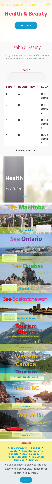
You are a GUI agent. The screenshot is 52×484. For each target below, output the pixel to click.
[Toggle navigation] (48, 4)
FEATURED (26, 25)
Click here (32, 58)
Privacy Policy (29, 472)
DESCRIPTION (26, 86)
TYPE (9, 86)
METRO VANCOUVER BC (19, 5)
